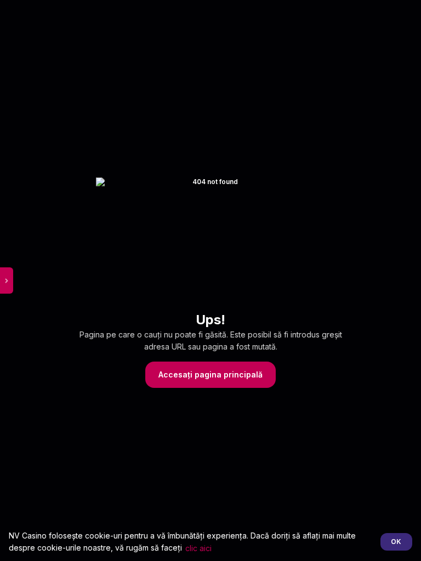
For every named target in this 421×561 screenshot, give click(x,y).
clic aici (198, 548)
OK (396, 541)
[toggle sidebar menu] (6, 280)
